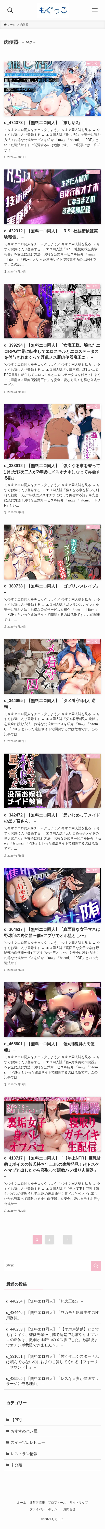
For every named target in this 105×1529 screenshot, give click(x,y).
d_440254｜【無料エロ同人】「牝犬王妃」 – (44, 1301)
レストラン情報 (24, 1454)
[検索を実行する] (96, 1266)
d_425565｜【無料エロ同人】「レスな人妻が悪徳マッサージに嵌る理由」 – (52, 1381)
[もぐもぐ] (53, 10)
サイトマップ (79, 1502)
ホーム (21, 1502)
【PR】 (17, 1420)
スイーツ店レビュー (28, 1442)
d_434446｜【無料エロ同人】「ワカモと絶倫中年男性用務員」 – (52, 1315)
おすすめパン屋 (24, 1431)
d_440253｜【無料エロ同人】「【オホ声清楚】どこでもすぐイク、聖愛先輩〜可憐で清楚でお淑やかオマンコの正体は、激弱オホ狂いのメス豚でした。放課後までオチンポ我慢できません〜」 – (52, 1337)
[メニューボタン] (95, 10)
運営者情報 (37, 1502)
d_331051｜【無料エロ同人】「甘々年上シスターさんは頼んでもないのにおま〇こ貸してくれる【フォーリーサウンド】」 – (52, 1361)
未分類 (16, 1465)
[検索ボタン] (10, 10)
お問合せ (69, 1509)
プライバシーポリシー (45, 1509)
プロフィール (57, 1502)
